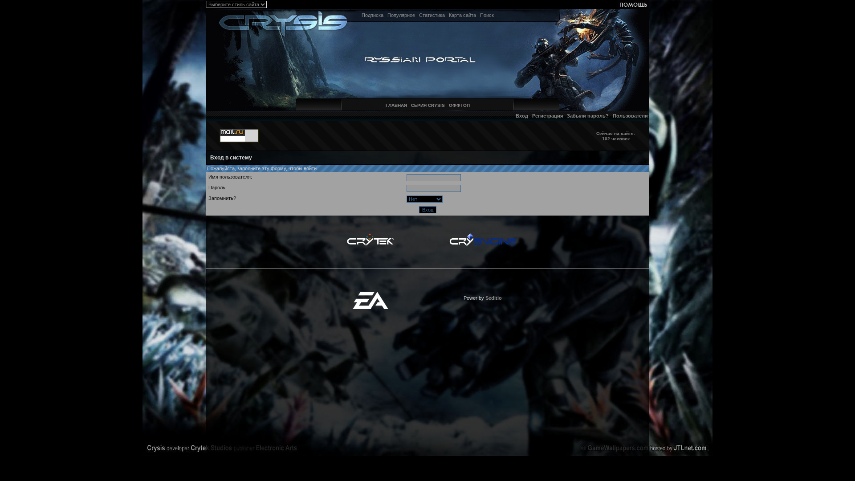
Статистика (432, 15)
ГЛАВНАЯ (396, 105)
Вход (522, 115)
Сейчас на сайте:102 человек (615, 136)
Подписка (372, 15)
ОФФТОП (459, 105)
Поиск (487, 15)
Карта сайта (462, 15)
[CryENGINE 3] (482, 235)
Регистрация (547, 115)
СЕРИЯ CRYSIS (428, 105)
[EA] (370, 294)
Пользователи (630, 115)
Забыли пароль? (588, 115)
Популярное (401, 15)
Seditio (493, 298)
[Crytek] (370, 235)
